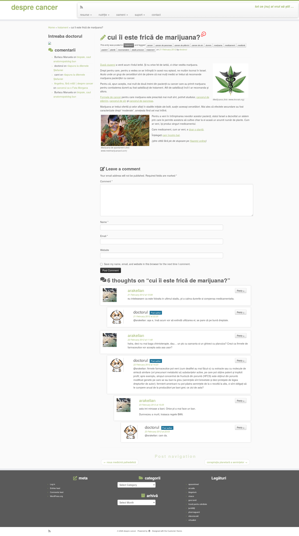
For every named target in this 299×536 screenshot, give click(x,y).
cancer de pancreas (164, 45)
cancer (150, 45)
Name (104, 222)
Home (51, 27)
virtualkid (192, 520)
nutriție (103, 15)
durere (208, 45)
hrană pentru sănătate (197, 504)
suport (139, 15)
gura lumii (192, 500)
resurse (85, 15)
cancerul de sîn (118, 101)
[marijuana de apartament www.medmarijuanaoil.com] (125, 130)
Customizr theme (174, 530)
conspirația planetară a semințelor (227, 462)
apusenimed (193, 484)
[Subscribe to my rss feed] (82, 7)
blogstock (192, 492)
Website (104, 250)
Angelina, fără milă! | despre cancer (73, 83)
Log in (52, 484)
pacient (104, 49)
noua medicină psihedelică (120, 462)
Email (104, 236)
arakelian (136, 290)
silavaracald (193, 516)
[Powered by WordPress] (149, 530)
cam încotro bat (171, 135)
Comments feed (56, 492)
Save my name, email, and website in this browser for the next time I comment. (147, 264)
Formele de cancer (110, 97)
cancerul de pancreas (141, 101)
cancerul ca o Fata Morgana (72, 87)
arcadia (191, 488)
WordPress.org (56, 496)
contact (156, 15)
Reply (240, 290)
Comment (106, 181)
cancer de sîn (197, 45)
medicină (241, 45)
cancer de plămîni (182, 45)
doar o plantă (196, 129)
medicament (230, 45)
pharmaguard (194, 512)
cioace (191, 496)
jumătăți (191, 508)
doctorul (183, 49)
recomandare (123, 49)
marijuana (218, 45)
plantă (112, 49)
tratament (63, 27)
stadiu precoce (138, 49)
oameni (121, 15)
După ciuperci (107, 64)
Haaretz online (198, 141)
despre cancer (34, 7)
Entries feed (55, 488)
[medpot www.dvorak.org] (230, 80)
